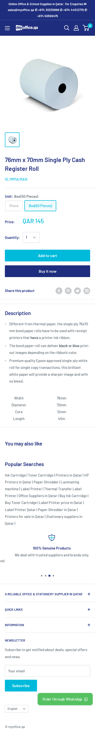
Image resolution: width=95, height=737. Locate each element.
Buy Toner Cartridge (21, 502)
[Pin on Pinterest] (68, 290)
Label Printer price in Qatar (61, 502)
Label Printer (31, 489)
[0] (86, 28)
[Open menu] (7, 28)
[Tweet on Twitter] (77, 290)
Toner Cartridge (40, 475)
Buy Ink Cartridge (73, 495)
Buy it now (48, 271)
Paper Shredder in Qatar (57, 509)
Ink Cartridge (15, 475)
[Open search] (66, 28)
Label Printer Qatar (20, 509)
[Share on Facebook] (59, 290)
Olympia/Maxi (16, 179)
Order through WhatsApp (62, 699)
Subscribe (21, 685)
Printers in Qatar (69, 475)
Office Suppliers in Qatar (38, 495)
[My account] (76, 28)
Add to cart (47, 255)
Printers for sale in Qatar (24, 516)
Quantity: (12, 237)
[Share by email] (86, 290)
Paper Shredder (46, 482)
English (13, 709)
